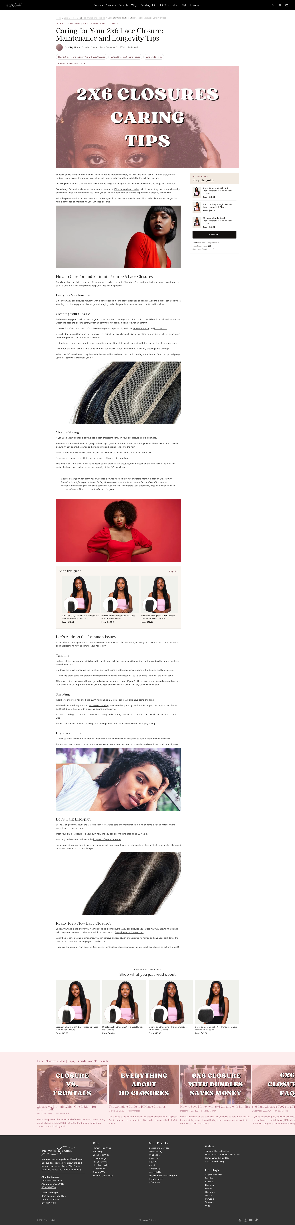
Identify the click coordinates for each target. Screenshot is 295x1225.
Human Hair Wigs (102, 1147)
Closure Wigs (99, 1158)
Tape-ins (209, 1202)
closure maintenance (168, 282)
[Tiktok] (256, 1220)
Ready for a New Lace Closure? (72, 63)
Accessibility (155, 1172)
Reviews (153, 1161)
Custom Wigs (99, 1172)
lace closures (160, 328)
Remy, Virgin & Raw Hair (217, 1157)
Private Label (49, 1220)
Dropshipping (155, 1151)
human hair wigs (141, 328)
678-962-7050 (48, 1203)
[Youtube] (251, 1220)
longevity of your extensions (107, 839)
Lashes (208, 1195)
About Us (153, 1165)
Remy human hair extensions (129, 932)
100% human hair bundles (126, 189)
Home (58, 17)
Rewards (153, 1158)
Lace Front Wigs (101, 1154)
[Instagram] (245, 1220)
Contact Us (154, 1168)
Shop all (214, 234)
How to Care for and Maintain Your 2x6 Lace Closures (81, 57)
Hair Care (210, 1192)
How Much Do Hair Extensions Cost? (223, 1154)
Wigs (207, 1205)
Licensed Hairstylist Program (163, 1175)
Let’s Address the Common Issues (125, 57)
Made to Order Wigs (103, 1175)
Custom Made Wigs (215, 1161)
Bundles (209, 1178)
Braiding (209, 1181)
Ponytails (209, 1198)
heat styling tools (74, 437)
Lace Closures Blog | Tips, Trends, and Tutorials (84, 17)
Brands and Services (159, 1147)
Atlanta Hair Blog (213, 1174)
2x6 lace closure (151, 178)
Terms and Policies (147, 1220)
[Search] (273, 5)
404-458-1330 (48, 1187)
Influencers (154, 1182)
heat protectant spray (108, 437)
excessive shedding (98, 705)
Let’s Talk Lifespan (154, 57)
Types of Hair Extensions (217, 1151)
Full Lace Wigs (100, 1161)
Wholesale (154, 1154)
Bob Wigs (98, 1151)
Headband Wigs (101, 1165)
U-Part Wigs (99, 1168)
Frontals (209, 1188)
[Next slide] (254, 1096)
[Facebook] (240, 1220)
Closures (209, 1185)
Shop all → (173, 571)
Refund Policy (156, 1179)
